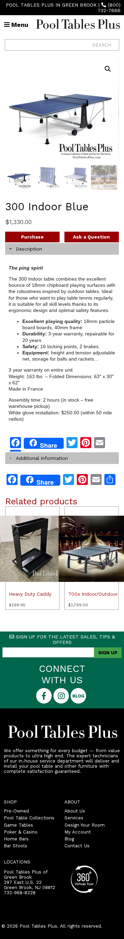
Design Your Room (84, 825)
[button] (108, 69)
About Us (74, 811)
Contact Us (77, 845)
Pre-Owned (16, 811)
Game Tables (18, 825)
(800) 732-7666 (109, 7)
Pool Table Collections (29, 817)
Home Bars (16, 838)
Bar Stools (15, 845)
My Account (77, 832)
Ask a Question (91, 237)
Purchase (32, 237)
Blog (69, 838)
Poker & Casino (21, 832)
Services (73, 817)
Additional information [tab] (42, 458)
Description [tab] (29, 249)
